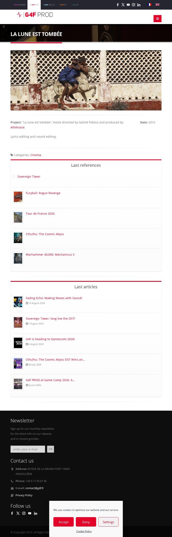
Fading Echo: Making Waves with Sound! (54, 298)
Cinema (35, 155)
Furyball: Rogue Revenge (43, 193)
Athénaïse (17, 127)
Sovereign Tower (28, 176)
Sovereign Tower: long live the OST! (51, 318)
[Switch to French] (150, 4)
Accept (63, 522)
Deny (86, 522)
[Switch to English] (158, 4)
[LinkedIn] (138, 4)
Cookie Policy (84, 531)
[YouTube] (128, 4)
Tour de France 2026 (40, 213)
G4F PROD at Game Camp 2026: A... (50, 380)
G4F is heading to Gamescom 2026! (51, 339)
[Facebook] (117, 4)
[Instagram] (133, 4)
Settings (108, 522)
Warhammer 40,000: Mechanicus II (50, 254)
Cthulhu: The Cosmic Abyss (45, 234)
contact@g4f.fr (34, 488)
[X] (123, 4)
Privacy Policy (24, 495)
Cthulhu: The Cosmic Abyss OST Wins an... (55, 359)
